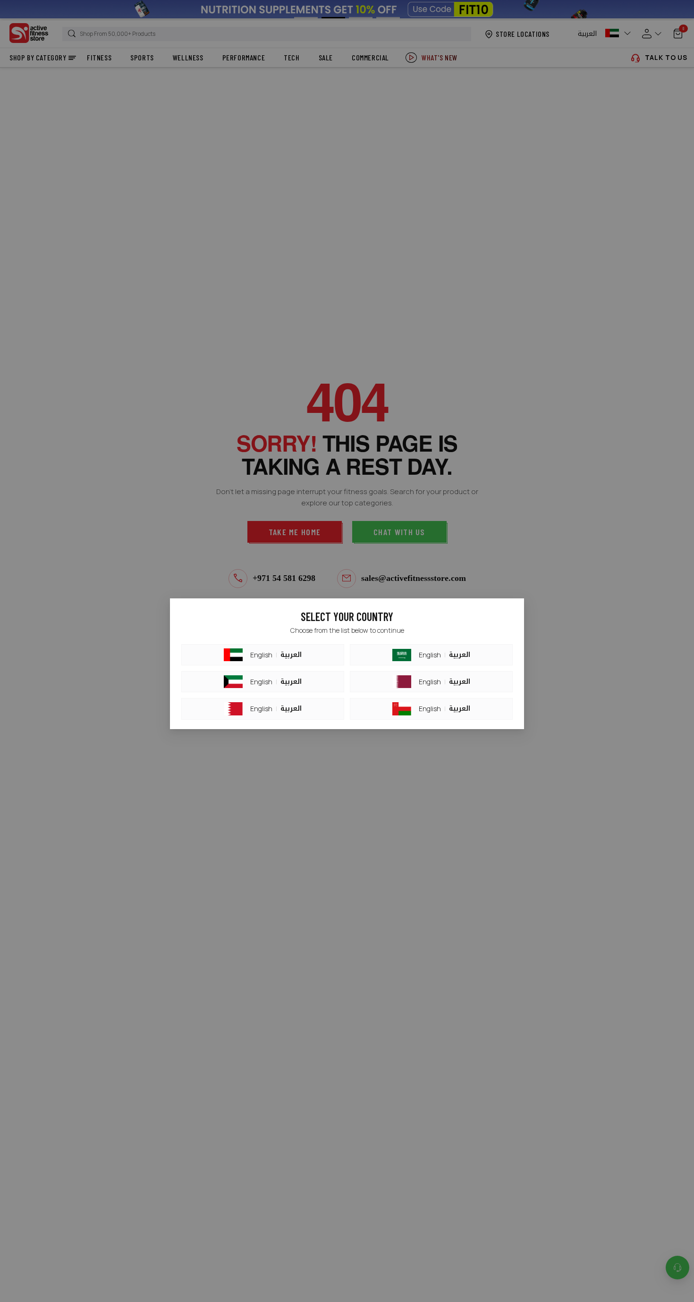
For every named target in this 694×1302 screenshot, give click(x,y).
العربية (291, 655)
